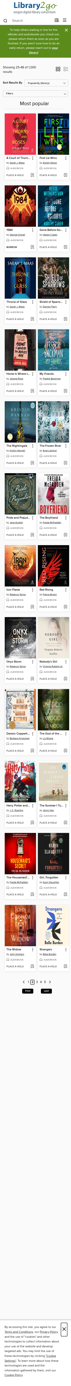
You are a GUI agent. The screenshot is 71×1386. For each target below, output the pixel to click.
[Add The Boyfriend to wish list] (65, 535)
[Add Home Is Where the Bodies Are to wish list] (32, 391)
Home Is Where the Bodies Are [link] (18, 374)
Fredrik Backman (52, 378)
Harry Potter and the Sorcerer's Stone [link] (18, 805)
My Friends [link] (47, 374)
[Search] (5, 20)
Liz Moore (48, 738)
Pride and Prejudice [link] (18, 518)
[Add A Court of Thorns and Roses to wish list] (32, 175)
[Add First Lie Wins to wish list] (65, 175)
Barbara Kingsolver (20, 738)
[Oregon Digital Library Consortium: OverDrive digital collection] (35, 8)
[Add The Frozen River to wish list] (65, 463)
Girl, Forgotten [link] (49, 877)
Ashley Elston (50, 162)
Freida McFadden (52, 522)
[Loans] (56, 21)
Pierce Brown (50, 594)
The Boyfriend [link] (49, 518)
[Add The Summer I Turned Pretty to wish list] (65, 823)
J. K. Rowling (16, 810)
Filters (9, 93)
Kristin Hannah (17, 450)
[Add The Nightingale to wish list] (32, 463)
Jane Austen (16, 522)
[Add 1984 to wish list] (32, 247)
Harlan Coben (50, 234)
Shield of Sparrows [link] (52, 302)
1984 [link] (9, 230)
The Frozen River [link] (50, 446)
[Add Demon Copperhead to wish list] (32, 751)
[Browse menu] (64, 20)
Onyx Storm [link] (13, 662)
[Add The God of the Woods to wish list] (65, 751)
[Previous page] (24, 982)
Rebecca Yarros (18, 594)
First (27, 991)
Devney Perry (50, 306)
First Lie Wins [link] (48, 158)
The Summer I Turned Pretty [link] (52, 805)
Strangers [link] (46, 949)
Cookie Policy (14, 1375)
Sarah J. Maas (17, 162)
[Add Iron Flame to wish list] (32, 607)
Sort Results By (12, 83)
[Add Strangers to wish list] (65, 966)
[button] (58, 70)
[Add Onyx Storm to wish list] (32, 679)
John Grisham (17, 954)
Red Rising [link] (46, 590)
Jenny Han (48, 810)
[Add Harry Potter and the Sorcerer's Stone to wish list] (32, 823)
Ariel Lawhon (50, 450)
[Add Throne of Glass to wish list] (32, 319)
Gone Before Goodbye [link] (52, 230)
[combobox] (28, 20)
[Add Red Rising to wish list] (65, 607)
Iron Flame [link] (13, 590)
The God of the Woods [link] (52, 733)
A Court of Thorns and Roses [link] (18, 158)
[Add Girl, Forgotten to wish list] (65, 894)
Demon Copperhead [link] (18, 733)
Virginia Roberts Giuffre (54, 666)
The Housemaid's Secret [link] (18, 877)
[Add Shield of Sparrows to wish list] (65, 319)
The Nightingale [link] (16, 446)
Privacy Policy (49, 1332)
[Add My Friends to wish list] (65, 391)
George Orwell (17, 234)
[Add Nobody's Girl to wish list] (65, 679)
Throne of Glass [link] (16, 302)
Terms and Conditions (19, 1332)
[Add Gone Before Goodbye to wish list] (65, 247)
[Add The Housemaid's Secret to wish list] (32, 894)
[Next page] (50, 982)
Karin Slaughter (51, 882)
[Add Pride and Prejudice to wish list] (32, 535)
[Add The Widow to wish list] (32, 966)
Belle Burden (49, 954)
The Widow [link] (13, 949)
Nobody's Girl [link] (48, 662)
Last (46, 991)
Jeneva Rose (16, 378)
